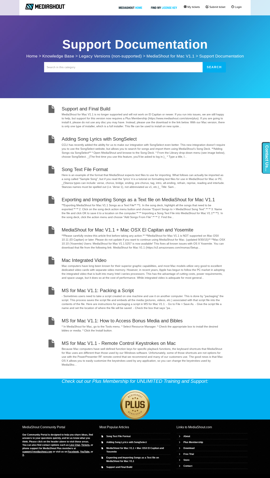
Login (238, 6)
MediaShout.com (200, 427)
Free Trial (188, 454)
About (186, 436)
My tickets (193, 6)
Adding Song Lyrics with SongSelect (126, 442)
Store (186, 460)
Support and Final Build (119, 467)
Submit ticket (217, 6)
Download (188, 448)
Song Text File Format (118, 436)
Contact (187, 466)
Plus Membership (193, 442)
